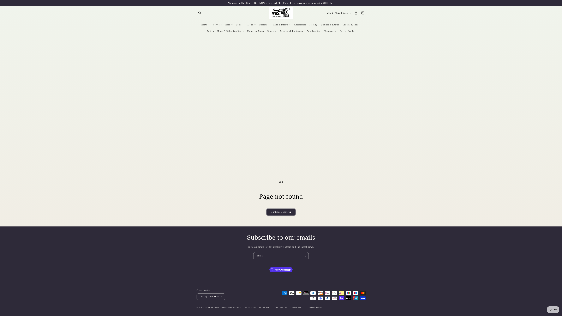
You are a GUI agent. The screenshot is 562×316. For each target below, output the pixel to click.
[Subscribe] (305, 255)
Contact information (314, 307)
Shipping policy (296, 307)
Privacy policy (265, 307)
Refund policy (250, 307)
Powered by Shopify (233, 307)
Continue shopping (281, 212)
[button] (200, 13)
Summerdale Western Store (214, 307)
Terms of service (280, 307)
